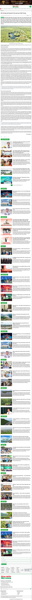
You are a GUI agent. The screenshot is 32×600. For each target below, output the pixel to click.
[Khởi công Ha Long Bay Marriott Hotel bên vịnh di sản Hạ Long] (6, 288)
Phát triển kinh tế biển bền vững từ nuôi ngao (21, 436)
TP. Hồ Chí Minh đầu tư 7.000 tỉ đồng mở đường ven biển (21, 419)
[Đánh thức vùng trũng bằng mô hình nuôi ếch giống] (6, 506)
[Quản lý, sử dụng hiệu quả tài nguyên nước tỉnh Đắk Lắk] (6, 317)
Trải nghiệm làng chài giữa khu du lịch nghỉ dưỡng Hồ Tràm (21, 448)
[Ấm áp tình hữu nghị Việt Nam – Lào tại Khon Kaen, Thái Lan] (6, 478)
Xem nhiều (18, 572)
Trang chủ (2, 567)
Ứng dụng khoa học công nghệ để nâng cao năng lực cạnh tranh (21, 267)
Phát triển (4, 416)
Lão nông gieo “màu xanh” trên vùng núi (20, 512)
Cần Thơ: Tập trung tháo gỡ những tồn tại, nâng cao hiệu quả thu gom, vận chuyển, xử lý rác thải (21, 169)
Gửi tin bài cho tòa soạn (4, 593)
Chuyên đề (4, 188)
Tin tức (3, 246)
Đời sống (3, 444)
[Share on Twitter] (3, 137)
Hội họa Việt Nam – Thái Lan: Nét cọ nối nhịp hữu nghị (21, 494)
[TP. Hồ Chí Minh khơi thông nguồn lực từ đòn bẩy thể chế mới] (6, 410)
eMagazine (2, 570)
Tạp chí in (2, 572)
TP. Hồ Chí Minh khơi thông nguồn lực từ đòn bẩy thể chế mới (21, 409)
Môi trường (2, 10)
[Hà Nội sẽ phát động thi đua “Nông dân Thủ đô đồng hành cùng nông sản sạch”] (6, 524)
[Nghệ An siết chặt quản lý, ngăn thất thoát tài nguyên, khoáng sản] (6, 325)
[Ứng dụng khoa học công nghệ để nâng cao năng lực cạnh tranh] (6, 269)
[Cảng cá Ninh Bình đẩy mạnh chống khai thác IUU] (6, 382)
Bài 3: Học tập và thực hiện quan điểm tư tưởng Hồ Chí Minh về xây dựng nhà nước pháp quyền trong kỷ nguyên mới (21, 229)
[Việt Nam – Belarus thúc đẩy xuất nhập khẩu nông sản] (6, 487)
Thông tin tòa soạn (3, 592)
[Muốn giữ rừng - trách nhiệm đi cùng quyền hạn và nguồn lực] (6, 308)
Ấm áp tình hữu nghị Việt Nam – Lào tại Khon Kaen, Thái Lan (22, 476)
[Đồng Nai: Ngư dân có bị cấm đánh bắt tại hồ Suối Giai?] (6, 393)
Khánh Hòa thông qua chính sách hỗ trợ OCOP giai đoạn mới (21, 400)
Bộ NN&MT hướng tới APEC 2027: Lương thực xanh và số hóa (22, 258)
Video (17, 568)
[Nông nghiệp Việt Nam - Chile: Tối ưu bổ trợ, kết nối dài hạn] (6, 251)
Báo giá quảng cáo (3, 594)
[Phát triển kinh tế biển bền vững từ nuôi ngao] (6, 439)
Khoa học (3, 359)
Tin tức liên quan (5, 139)
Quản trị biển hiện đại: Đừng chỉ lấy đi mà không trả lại (21, 209)
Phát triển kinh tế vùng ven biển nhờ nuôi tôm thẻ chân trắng (21, 200)
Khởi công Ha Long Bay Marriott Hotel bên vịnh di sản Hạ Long (21, 286)
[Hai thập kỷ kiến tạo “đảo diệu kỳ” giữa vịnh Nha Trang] (6, 279)
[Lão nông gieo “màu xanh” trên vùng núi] (6, 515)
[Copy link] (8, 137)
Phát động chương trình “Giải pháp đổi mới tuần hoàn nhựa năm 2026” (21, 178)
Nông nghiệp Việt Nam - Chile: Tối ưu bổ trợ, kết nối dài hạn (21, 249)
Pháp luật (7, 572)
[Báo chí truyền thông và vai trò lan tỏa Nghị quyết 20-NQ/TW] (6, 193)
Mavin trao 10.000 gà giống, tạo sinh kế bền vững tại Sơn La (21, 295)
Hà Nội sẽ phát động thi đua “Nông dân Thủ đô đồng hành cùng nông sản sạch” (21, 522)
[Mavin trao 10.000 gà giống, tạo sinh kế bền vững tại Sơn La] (6, 297)
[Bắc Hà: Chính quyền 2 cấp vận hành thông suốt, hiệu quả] (6, 373)
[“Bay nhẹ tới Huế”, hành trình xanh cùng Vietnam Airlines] (6, 458)
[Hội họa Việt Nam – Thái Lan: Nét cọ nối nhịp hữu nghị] (6, 496)
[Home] (0, 9)
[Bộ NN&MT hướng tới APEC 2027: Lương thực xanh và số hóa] (6, 260)
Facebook (18, 592)
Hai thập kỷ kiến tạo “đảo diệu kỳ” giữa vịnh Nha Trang (21, 278)
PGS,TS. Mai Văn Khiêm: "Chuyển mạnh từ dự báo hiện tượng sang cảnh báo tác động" (21, 363)
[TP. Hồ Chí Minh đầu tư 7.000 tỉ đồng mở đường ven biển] (6, 421)
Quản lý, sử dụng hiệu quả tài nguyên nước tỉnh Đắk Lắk (21, 315)
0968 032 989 (30, 569)
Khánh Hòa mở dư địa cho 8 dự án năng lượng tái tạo (21, 428)
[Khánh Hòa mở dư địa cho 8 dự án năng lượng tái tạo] (6, 430)
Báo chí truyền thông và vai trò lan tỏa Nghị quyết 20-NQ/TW (21, 192)
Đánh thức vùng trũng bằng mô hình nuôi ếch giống (20, 504)
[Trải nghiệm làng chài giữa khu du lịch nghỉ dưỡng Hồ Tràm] (6, 450)
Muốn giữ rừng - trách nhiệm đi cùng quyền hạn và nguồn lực (21, 306)
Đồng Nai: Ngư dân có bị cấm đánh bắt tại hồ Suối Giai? (21, 391)
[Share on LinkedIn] (5, 137)
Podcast (18, 567)
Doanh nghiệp (4, 274)
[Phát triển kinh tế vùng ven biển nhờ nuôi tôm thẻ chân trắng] (6, 202)
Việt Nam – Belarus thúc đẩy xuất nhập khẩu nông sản (21, 485)
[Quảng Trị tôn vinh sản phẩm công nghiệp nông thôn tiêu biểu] (6, 467)
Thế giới (3, 473)
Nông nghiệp (8, 568)
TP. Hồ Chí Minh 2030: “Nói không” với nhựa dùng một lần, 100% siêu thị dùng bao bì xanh (21, 160)
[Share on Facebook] (1, 137)
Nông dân (3, 501)
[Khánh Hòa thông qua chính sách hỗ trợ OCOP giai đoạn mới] (6, 402)
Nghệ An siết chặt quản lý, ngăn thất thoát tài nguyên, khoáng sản (21, 324)
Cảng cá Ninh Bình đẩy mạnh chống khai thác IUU (21, 379)
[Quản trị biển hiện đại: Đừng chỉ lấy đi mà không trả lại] (6, 211)
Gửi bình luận (4, 564)
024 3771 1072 (6, 583)
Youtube (18, 593)
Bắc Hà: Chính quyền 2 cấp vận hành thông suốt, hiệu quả (21, 371)
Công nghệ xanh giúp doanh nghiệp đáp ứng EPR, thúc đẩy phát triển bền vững (21, 142)
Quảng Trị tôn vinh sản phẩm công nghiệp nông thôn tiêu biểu (21, 465)
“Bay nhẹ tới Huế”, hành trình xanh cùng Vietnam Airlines (21, 457)
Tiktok (18, 594)
